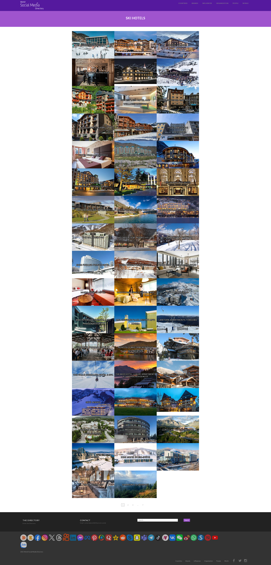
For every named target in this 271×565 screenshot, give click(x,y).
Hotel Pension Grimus (178, 347)
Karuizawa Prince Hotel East (135, 292)
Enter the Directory (29, 523)
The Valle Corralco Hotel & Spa (93, 374)
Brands (195, 3)
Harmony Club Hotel (135, 484)
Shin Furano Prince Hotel (93, 265)
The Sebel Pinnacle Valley (93, 347)
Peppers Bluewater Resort (93, 210)
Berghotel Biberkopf (135, 72)
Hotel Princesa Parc (93, 127)
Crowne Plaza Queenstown (178, 210)
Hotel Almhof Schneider (93, 72)
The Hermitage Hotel (177, 182)
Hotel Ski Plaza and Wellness (178, 100)
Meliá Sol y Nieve (135, 429)
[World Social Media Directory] (32, 10)
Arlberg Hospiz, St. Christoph (178, 72)
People (235, 3)
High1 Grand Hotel (93, 45)
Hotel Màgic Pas (178, 127)
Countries (182, 3)
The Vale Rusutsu (93, 237)
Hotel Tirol (177, 155)
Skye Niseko (93, 402)
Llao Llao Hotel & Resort (178, 429)
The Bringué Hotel (93, 100)
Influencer (207, 3)
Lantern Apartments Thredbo (178, 320)
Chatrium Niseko (178, 292)
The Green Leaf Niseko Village (135, 237)
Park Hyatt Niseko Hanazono (177, 265)
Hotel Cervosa (135, 45)
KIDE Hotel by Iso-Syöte (135, 457)
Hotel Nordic (135, 127)
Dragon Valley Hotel (135, 182)
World (246, 3)
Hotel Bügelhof (93, 484)
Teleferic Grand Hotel (177, 374)
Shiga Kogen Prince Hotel (135, 265)
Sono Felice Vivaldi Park (135, 155)
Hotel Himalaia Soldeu (93, 155)
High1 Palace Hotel (177, 457)
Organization (222, 3)
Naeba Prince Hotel (93, 292)
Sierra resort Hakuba (178, 237)
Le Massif (93, 457)
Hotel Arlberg (178, 45)
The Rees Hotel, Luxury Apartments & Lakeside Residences (135, 375)
